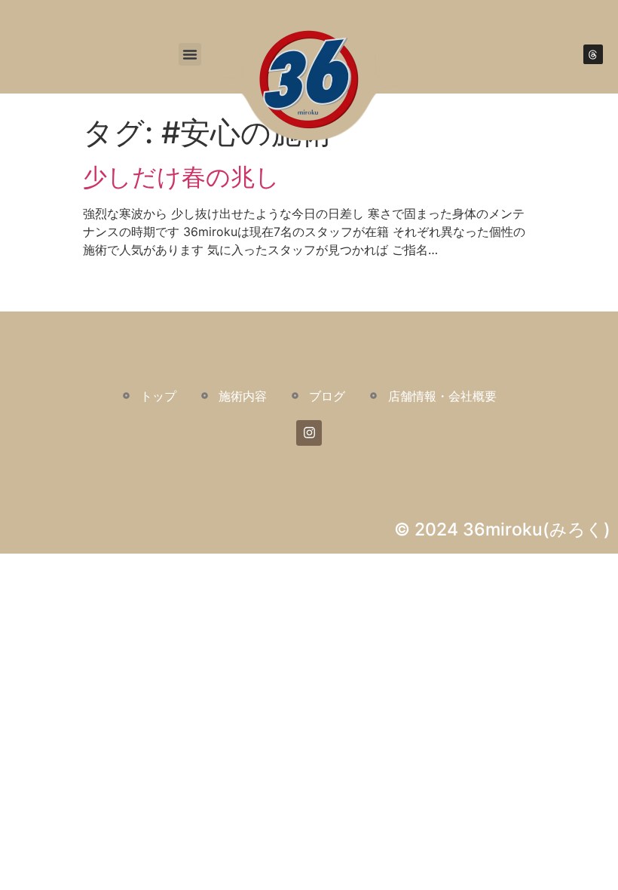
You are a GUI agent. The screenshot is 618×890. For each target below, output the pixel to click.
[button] (190, 54)
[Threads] (593, 54)
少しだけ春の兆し (181, 177)
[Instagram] (309, 433)
